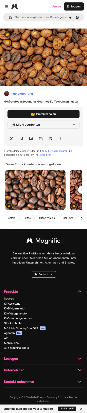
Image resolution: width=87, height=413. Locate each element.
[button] (43, 274)
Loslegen (11, 358)
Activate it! (67, 408)
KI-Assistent (12, 303)
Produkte (11, 291)
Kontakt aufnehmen (19, 381)
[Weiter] (81, 190)
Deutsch (43, 274)
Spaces (9, 298)
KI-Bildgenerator (57, 151)
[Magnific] (43, 241)
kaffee (27, 218)
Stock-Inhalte (13, 323)
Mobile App (11, 343)
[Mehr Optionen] (60, 138)
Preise (56, 6)
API (6, 338)
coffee (11, 218)
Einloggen (74, 6)
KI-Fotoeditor (43, 155)
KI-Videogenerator (16, 313)
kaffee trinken (47, 218)
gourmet (68, 218)
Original (26, 35)
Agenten (12, 333)
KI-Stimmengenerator (18, 318)
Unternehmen (14, 370)
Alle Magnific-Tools (16, 348)
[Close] (81, 408)
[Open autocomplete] (9, 17)
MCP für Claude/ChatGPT (24, 328)
